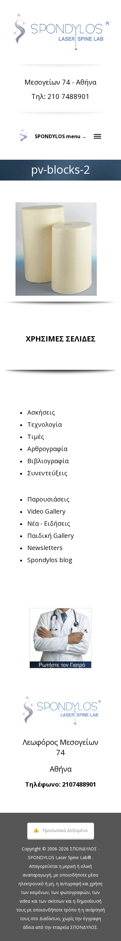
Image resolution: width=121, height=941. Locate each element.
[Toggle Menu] (97, 136)
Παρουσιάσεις (48, 499)
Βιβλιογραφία (48, 461)
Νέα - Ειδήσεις (48, 523)
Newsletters (45, 547)
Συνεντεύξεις (47, 473)
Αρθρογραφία (47, 449)
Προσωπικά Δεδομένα (65, 830)
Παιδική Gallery (50, 535)
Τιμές (35, 436)
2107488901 (79, 784)
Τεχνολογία (44, 424)
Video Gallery (46, 511)
